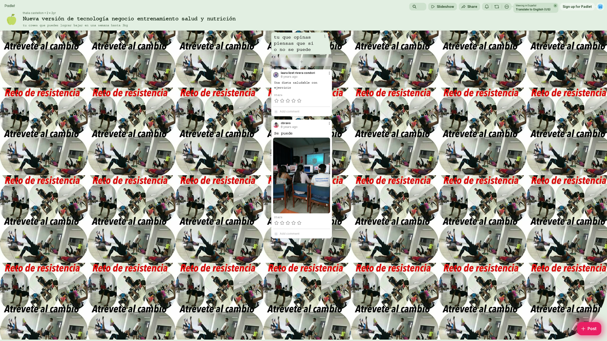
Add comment (289, 111)
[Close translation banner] (555, 6)
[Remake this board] (496, 6)
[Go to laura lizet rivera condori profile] (276, 75)
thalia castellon (33, 13)
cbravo (286, 123)
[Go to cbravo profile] (276, 125)
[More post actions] (329, 73)
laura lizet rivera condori (298, 73)
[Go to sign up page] (600, 6)
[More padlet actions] (506, 6)
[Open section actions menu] (325, 36)
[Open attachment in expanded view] (301, 175)
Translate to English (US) (533, 9)
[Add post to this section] (301, 62)
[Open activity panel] (487, 6)
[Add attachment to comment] (276, 111)
